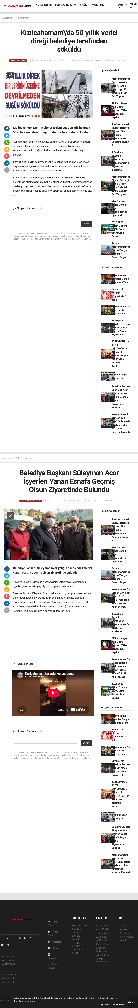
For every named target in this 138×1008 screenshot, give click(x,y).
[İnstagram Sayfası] (15, 938)
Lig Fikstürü (101, 940)
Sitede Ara (124, 925)
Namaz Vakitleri (104, 933)
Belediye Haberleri (66, 4)
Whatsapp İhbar (10, 978)
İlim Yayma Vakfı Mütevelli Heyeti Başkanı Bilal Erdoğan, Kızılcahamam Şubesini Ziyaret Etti (120, 135)
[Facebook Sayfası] (3, 938)
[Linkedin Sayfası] (26, 938)
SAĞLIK (84, 4)
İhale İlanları (78, 949)
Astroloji (123, 940)
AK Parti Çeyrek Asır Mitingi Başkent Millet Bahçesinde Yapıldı (120, 110)
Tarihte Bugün (103, 944)
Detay (106, 1004)
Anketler (123, 929)
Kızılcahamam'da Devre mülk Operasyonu (121, 310)
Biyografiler (125, 933)
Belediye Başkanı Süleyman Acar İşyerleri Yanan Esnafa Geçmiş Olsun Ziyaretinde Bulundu (121, 397)
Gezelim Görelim (76, 944)
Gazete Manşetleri (101, 960)
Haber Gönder (9, 982)
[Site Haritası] (3, 944)
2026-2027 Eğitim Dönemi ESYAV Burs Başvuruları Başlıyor (120, 229)
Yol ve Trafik (102, 929)
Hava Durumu (103, 925)
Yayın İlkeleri (8, 960)
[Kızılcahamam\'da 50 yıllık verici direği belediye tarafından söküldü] (48, 93)
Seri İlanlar (101, 951)
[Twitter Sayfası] (8, 938)
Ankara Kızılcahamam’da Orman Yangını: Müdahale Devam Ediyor (121, 250)
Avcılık (75, 953)
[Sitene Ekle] (9, 944)
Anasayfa (8, 18)
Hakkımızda (8, 956)
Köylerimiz (98, 4)
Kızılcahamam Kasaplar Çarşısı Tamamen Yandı (120, 279)
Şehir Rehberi (103, 955)
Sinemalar (101, 947)
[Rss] (32, 938)
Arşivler (56, 948)
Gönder (86, 223)
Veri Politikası (8, 964)
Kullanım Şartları (10, 974)
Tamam (119, 1004)
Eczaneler (101, 936)
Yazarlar (56, 941)
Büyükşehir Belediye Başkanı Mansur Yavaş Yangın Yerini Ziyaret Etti (121, 327)
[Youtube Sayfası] (21, 938)
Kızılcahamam (44, 4)
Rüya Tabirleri (126, 936)
